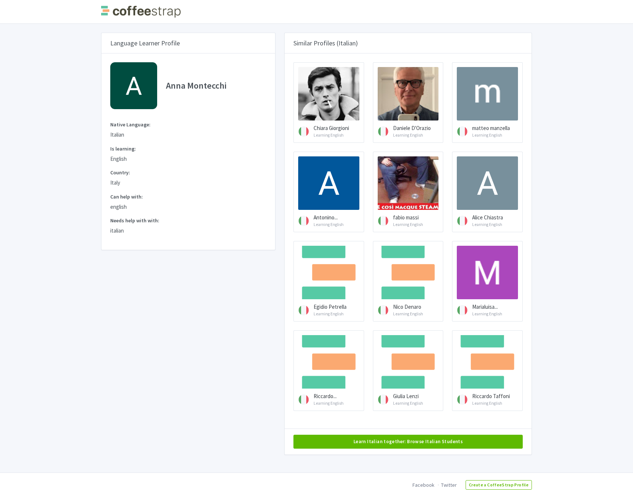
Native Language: (130, 124)
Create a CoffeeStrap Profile (499, 484)
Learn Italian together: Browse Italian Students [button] (408, 441)
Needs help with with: (134, 220)
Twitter (449, 485)
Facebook (423, 485)
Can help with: (126, 196)
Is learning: (123, 148)
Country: (120, 172)
